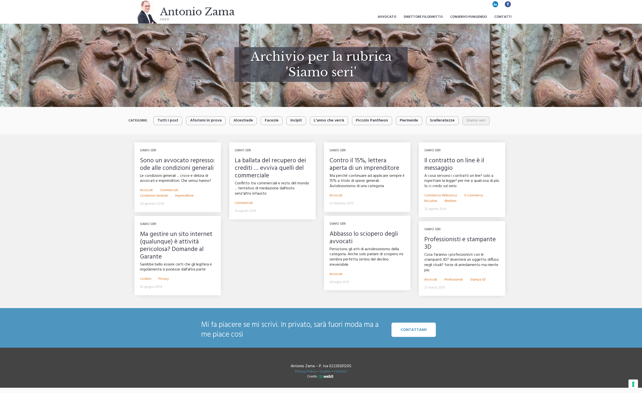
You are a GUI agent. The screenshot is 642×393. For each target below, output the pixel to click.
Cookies (145, 279)
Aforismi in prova (206, 120)
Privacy (163, 279)
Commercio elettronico (440, 195)
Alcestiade (243, 120)
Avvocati (146, 190)
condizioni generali (154, 195)
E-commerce (473, 195)
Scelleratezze (442, 120)
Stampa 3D (478, 279)
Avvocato (387, 17)
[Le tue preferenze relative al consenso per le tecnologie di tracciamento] (633, 384)
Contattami (413, 330)
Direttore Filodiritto (423, 17)
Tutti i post (167, 120)
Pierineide (409, 120)
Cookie (325, 371)
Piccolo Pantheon (372, 120)
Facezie (272, 120)
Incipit (296, 120)
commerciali (169, 190)
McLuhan (430, 201)
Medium (450, 201)
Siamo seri (148, 150)
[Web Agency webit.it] (326, 376)
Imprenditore (184, 195)
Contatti (503, 17)
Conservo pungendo (468, 17)
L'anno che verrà (329, 120)
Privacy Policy (305, 371)
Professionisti (453, 279)
